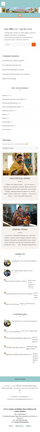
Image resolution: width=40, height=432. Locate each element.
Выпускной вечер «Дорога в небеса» (13, 69)
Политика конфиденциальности (20, 399)
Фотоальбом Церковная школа (11, 107)
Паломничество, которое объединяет (13, 60)
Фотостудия (6, 129)
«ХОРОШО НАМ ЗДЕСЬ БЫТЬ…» (31, 348)
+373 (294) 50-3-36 (21, 420)
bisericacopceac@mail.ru (22, 422)
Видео (4, 118)
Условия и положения (19, 396)
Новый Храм (6, 122)
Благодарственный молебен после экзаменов (16, 74)
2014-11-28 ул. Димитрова (29, 331)
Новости (4, 95)
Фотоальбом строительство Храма (12, 99)
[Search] (34, 44)
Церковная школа (7, 110)
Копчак (4, 114)
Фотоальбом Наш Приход (10, 103)
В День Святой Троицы (9, 78)
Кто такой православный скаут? (11, 65)
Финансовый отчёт (7, 125)
